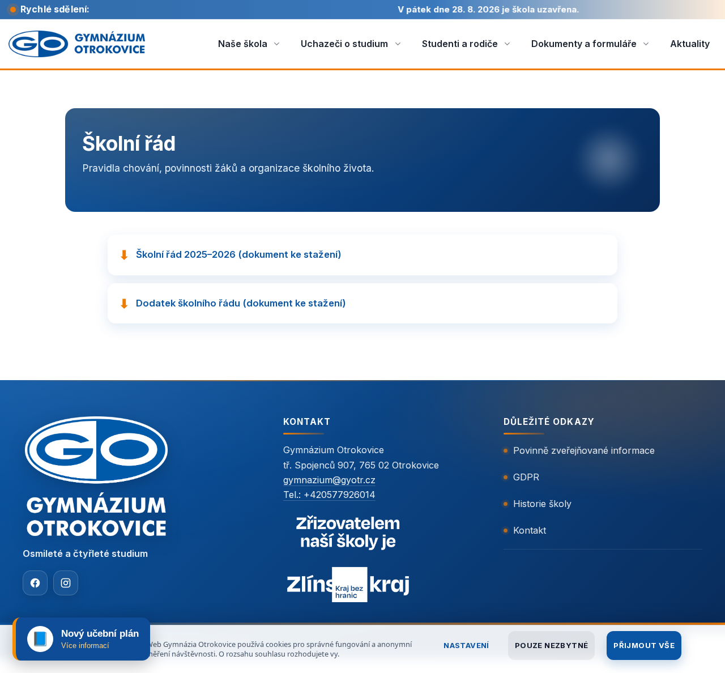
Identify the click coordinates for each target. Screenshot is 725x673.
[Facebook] (35, 582)
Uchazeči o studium (344, 43)
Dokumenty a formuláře (584, 43)
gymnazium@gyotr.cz (329, 479)
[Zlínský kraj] (348, 561)
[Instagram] (65, 582)
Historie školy (542, 503)
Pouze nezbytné (551, 645)
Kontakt (529, 530)
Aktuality (690, 43)
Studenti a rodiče (460, 43)
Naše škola (242, 43)
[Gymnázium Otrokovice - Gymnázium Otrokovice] (76, 44)
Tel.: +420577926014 (329, 494)
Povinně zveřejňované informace (584, 450)
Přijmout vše (644, 645)
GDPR (526, 477)
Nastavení (466, 645)
